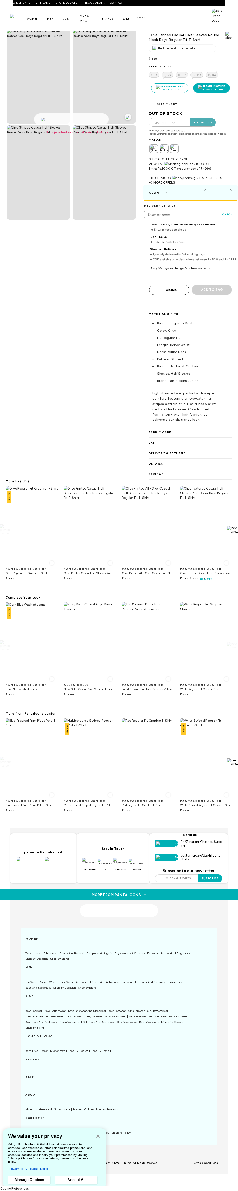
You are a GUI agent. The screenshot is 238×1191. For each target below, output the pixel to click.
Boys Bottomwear (55, 1010)
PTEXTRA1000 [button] (160, 178)
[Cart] (198, 17)
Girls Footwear (74, 1016)
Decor (44, 1050)
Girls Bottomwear (157, 1010)
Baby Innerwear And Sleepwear (148, 1016)
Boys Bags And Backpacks (41, 1022)
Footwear (152, 953)
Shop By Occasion (36, 958)
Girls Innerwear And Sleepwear (44, 1016)
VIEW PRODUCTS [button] (209, 178)
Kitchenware (57, 1050)
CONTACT (117, 2)
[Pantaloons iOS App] (30, 862)
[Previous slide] (5, 529)
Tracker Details (39, 1169)
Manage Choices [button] (29, 1180)
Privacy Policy (18, 1169)
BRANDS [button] (108, 18)
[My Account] (185, 17)
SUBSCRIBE (210, 878)
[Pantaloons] (18, 18)
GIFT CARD (43, 2)
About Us (31, 1109)
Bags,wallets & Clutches (130, 953)
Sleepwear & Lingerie (99, 953)
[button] (98, 1136)
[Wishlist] (172, 17)
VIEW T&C (156, 164)
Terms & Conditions (205, 1163)
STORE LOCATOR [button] (67, 2)
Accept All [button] (76, 1180)
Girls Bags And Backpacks (98, 1022)
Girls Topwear (136, 1010)
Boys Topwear (33, 1010)
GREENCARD (21, 2)
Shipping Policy (121, 1132)
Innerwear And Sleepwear (150, 982)
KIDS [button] (65, 18)
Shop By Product (78, 1050)
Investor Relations (107, 1109)
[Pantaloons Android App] (58, 862)
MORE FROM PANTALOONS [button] (119, 895)
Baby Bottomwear (115, 1016)
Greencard (45, 1109)
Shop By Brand (59, 958)
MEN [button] (50, 18)
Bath (28, 1050)
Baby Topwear (93, 1016)
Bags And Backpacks (38, 987)
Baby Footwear (178, 1016)
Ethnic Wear (65, 982)
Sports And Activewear (105, 982)
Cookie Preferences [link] (14, 1189)
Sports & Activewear (72, 953)
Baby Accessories (149, 1022)
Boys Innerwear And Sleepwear (87, 1010)
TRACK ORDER (95, 2)
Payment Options (83, 1109)
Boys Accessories (70, 1022)
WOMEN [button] (32, 18)
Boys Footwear (117, 1010)
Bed (35, 1050)
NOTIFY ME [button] (203, 122)
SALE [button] (125, 18)
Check (227, 214)
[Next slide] (232, 529)
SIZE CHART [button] (167, 104)
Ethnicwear (50, 953)
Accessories (167, 953)
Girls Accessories (127, 1022)
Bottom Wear (47, 982)
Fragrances (183, 953)
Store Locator (62, 1109)
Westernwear (33, 953)
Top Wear (31, 982)
